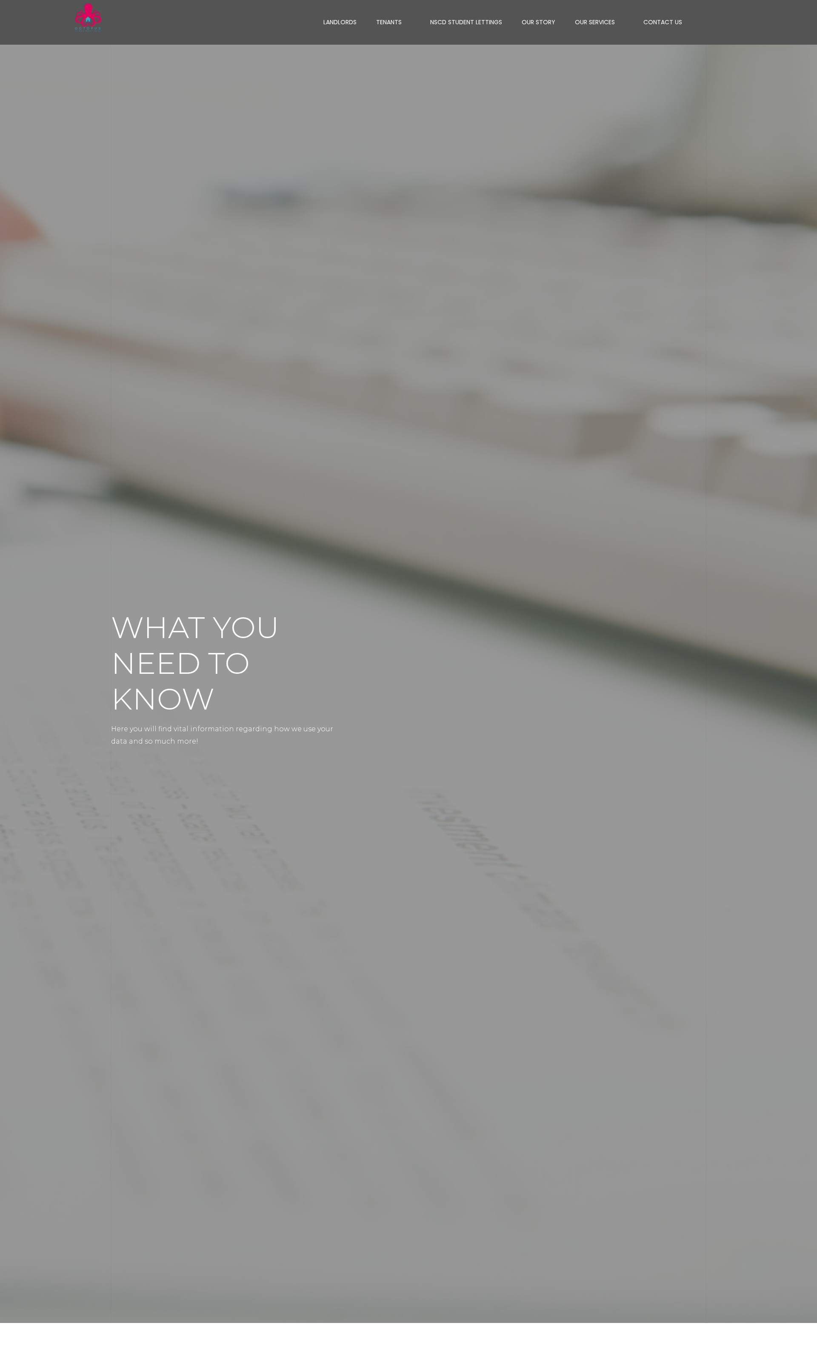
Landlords (340, 22)
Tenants (389, 22)
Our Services (595, 22)
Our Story (538, 22)
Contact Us (662, 22)
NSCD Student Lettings (466, 22)
